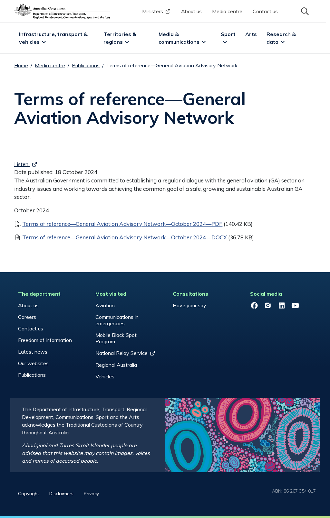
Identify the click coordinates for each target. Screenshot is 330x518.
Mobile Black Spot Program (116, 338)
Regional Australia (116, 365)
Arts (251, 34)
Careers (27, 317)
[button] (304, 10)
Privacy (91, 493)
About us (191, 11)
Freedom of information (45, 340)
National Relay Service (121, 353)
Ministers (152, 11)
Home (21, 65)
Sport (228, 34)
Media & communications (179, 38)
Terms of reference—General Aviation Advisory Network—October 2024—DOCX (124, 237)
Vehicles (104, 376)
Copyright (28, 493)
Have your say (189, 305)
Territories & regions (120, 38)
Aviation (105, 305)
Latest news (32, 351)
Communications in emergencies (117, 320)
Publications (86, 65)
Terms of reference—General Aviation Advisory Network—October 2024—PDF (122, 223)
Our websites (33, 363)
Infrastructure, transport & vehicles (54, 38)
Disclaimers (61, 493)
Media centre (227, 11)
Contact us (265, 11)
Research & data (282, 38)
